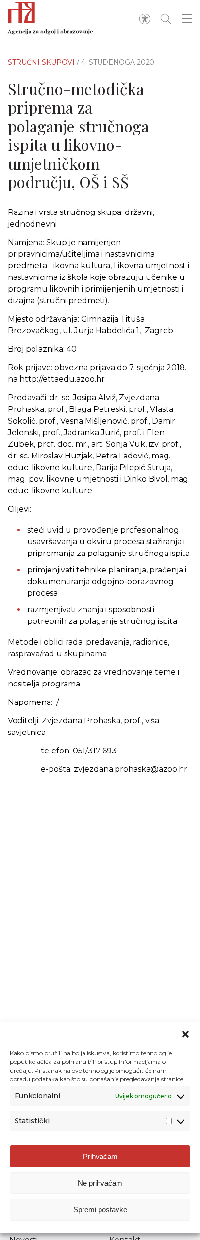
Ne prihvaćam (100, 1183)
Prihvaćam (100, 1156)
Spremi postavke (100, 1210)
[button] (185, 1034)
